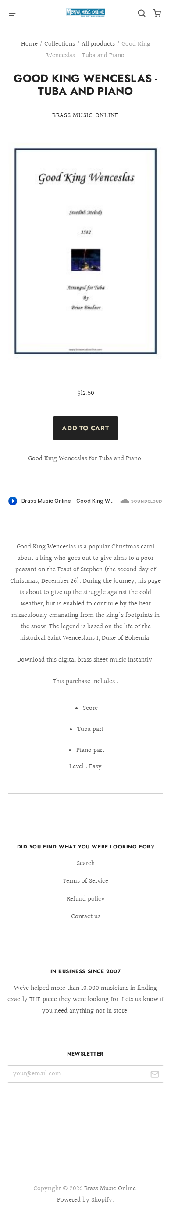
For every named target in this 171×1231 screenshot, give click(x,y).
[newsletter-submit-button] (154, 1076)
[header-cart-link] (157, 13)
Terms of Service (85, 881)
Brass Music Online (85, 116)
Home (29, 44)
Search (86, 864)
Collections (59, 44)
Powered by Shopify (84, 1200)
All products (98, 44)
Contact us (85, 917)
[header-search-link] (142, 13)
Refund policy (86, 899)
